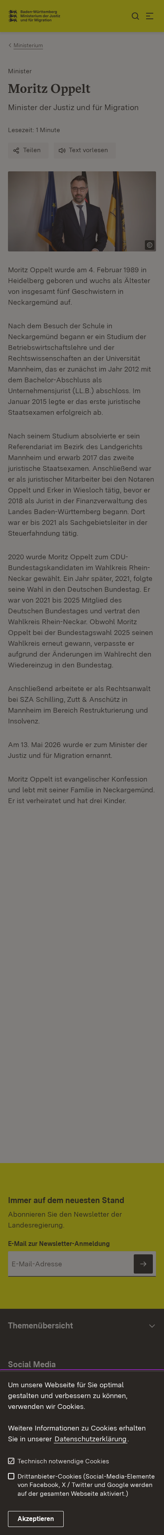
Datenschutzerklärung (91, 1439)
